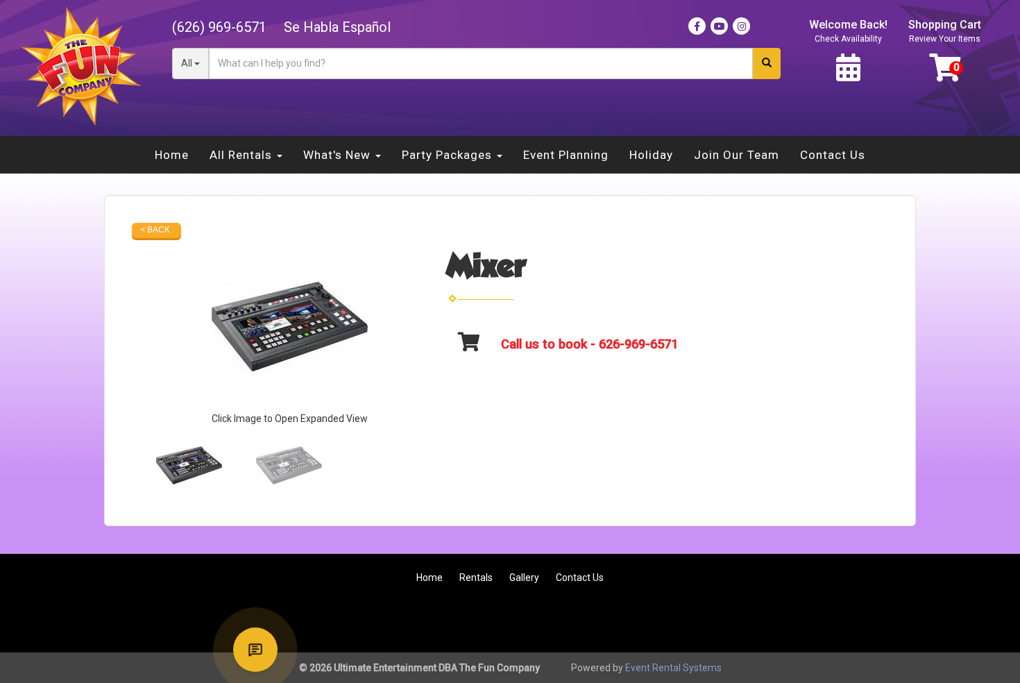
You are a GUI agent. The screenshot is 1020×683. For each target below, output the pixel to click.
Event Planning (566, 155)
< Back (155, 230)
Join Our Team (736, 155)
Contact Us (832, 155)
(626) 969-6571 (219, 27)
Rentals (476, 577)
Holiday (651, 155)
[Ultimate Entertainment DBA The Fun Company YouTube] (907, 620)
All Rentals (242, 155)
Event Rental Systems (673, 667)
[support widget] (255, 649)
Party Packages (448, 155)
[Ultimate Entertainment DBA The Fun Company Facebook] (870, 620)
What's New (338, 155)
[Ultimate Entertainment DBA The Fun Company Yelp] (945, 620)
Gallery (524, 577)
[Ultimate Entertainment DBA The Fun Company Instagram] (982, 620)
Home (172, 155)
